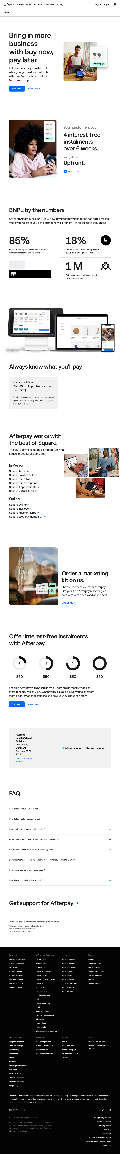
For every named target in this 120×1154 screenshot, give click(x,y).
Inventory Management (45, 1015)
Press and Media (68, 1046)
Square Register (68, 959)
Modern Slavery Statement (100, 1138)
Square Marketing (43, 1003)
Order (67, 602)
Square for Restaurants (45, 979)
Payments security (16, 983)
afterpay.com (45, 922)
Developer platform (43, 1042)
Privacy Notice (105, 1126)
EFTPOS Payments (16, 963)
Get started (17, 88)
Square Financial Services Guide (97, 1141)
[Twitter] (102, 1110)
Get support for (41, 903)
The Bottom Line (95, 975)
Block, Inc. (107, 1145)
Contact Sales (94, 967)
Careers (65, 1058)
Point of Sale (41, 959)
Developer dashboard (44, 1054)
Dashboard (40, 987)
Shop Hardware (68, 987)
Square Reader (68, 979)
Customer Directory (44, 1011)
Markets (12, 1062)
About (64, 1042)
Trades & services (16, 1078)
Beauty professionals (18, 1066)
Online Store (41, 963)
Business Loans (42, 991)
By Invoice (13, 967)
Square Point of (21, 475)
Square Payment (22, 512)
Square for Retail (42, 975)
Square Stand (67, 971)
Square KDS (40, 983)
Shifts (38, 999)
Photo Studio (41, 1027)
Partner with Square (70, 1054)
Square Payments (16, 987)
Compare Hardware (69, 983)
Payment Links (41, 967)
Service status (94, 983)
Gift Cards (40, 1019)
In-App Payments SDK (44, 1046)
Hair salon (13, 1070)
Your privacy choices (102, 1118)
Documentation (42, 1050)
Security (107, 1130)
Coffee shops (14, 1050)
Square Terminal (68, 967)
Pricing (91, 959)
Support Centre (94, 963)
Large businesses (16, 1042)
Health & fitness (15, 1074)
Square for (19, 479)
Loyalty (38, 1007)
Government (106, 1134)
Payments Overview (17, 959)
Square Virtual (23, 491)
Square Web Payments (26, 516)
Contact (32, 88)
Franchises (13, 1054)
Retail (11, 1058)
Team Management (43, 995)
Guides (91, 979)
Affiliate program (69, 1050)
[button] (60, 810)
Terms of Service (104, 1122)
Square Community (96, 971)
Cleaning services (16, 1082)
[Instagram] (110, 1110)
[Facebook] (106, 1110)
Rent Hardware (68, 991)
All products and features (46, 1031)
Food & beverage (16, 1046)
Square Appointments (45, 971)
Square (19, 471)
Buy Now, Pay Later (17, 979)
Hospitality (13, 1086)
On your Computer (16, 971)
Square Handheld (69, 963)
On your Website (16, 975)
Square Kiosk (67, 975)
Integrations (41, 1023)
